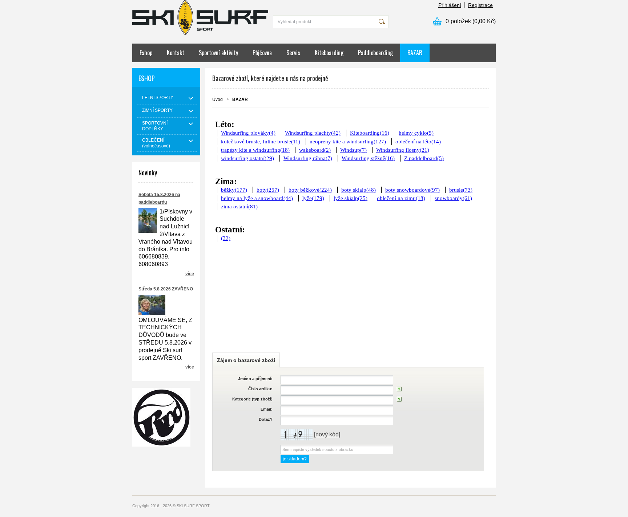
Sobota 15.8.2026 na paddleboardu (159, 198)
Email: (267, 409)
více (189, 273)
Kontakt (175, 52)
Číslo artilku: (260, 389)
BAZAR (414, 52)
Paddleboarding (375, 52)
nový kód (327, 434)
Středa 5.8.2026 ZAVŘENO (165, 289)
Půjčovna (262, 52)
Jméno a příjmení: (255, 378)
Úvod (217, 99)
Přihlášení (449, 5)
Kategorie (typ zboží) (252, 399)
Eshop (146, 52)
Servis (293, 52)
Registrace (480, 5)
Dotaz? (266, 419)
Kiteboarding (329, 52)
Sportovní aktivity (218, 52)
